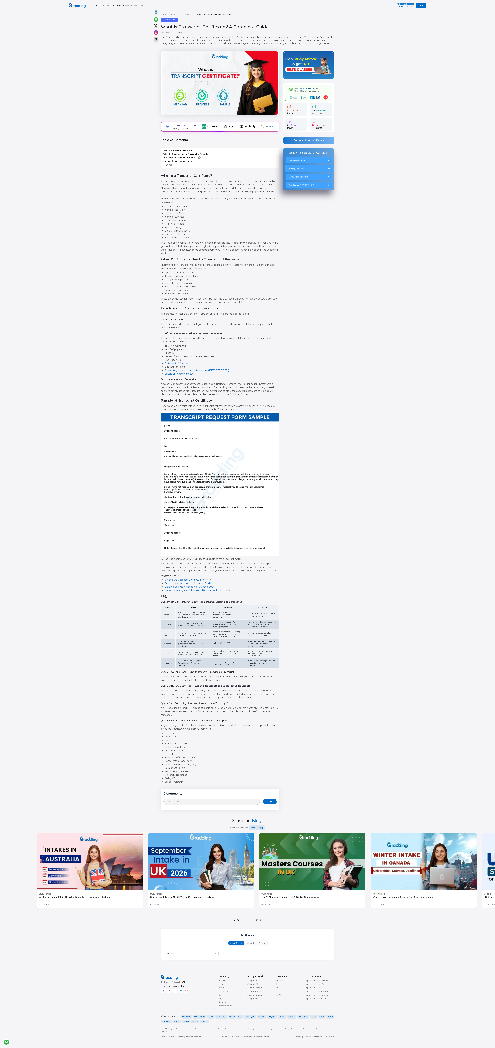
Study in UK (252, 980)
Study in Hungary (255, 995)
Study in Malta (254, 998)
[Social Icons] (163, 991)
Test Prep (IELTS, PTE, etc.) (301, 185)
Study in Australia (255, 991)
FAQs (221, 998)
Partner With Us (225, 1006)
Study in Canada (255, 988)
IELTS (278, 980)
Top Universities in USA (314, 984)
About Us (222, 980)
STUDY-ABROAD (169, 20)
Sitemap (222, 1002)
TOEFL (279, 991)
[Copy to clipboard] (156, 39)
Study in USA (253, 984)
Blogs (221, 995)
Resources (138, 5)
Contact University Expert (309, 140)
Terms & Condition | (243, 1037)
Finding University (297, 160)
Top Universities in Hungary (316, 995)
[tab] (236, 943)
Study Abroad (96, 5)
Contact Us (223, 991)
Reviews (330, 1037)
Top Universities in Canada (316, 980)
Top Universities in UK (314, 988)
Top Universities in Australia (316, 991)
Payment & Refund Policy (263, 1037)
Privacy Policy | (228, 1037)
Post (270, 801)
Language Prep (123, 5)
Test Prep (110, 5)
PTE (278, 984)
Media (221, 988)
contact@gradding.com (178, 986)
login (421, 5)
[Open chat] (6, 1042)
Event (221, 984)
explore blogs (256, 828)
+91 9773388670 (177, 982)
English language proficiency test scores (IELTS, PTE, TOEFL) (197, 370)
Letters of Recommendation (180, 373)
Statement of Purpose (176, 363)
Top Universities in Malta (315, 998)
